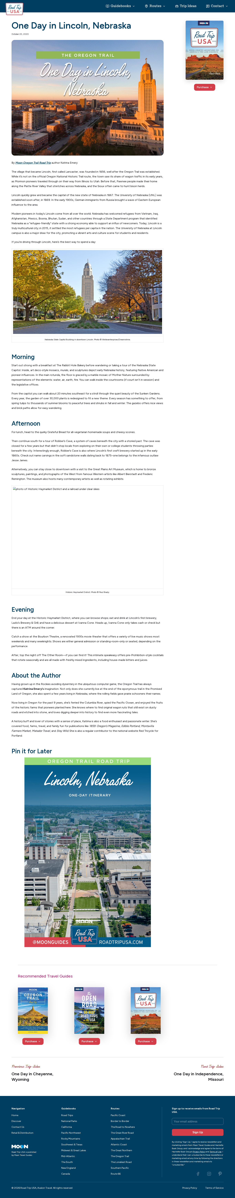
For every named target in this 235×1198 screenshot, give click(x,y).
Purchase (203, 87)
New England (68, 1168)
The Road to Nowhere (123, 1127)
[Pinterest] (220, 1173)
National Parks (69, 1121)
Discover (16, 1121)
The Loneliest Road (121, 1162)
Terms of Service (214, 1187)
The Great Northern (121, 1150)
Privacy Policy (189, 1187)
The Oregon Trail (120, 1156)
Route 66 (116, 1173)
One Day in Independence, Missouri (198, 1076)
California (66, 1127)
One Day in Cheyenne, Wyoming (32, 1076)
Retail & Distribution (22, 1132)
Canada (65, 1173)
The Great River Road (122, 1132)
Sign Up (198, 1132)
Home (15, 1115)
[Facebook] (198, 1173)
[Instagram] (209, 1173)
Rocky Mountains (70, 1138)
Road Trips (67, 1115)
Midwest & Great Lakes (73, 1150)
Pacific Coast (118, 1115)
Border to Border (120, 1121)
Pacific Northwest (71, 1132)
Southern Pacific (120, 1168)
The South (67, 1162)
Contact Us (18, 1127)
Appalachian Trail (120, 1138)
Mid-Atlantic (68, 1156)
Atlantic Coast (119, 1144)
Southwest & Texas (71, 1144)
